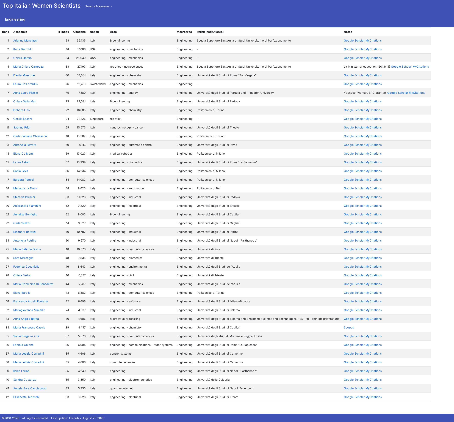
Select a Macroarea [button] (97, 6)
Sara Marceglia (23, 258)
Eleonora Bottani (24, 232)
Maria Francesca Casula (29, 327)
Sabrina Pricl (21, 127)
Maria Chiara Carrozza (28, 66)
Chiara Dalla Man (24, 101)
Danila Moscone (24, 75)
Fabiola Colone (23, 345)
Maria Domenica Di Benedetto (33, 284)
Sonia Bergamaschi (26, 336)
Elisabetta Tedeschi (26, 397)
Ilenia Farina (21, 371)
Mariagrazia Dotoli (25, 188)
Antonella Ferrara (24, 145)
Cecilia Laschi (22, 118)
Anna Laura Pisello (25, 92)
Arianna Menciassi (25, 40)
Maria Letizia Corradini (28, 353)
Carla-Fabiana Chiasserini (30, 136)
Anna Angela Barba (26, 318)
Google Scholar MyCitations (363, 40)
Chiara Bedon (22, 275)
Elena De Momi (23, 153)
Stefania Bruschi (24, 197)
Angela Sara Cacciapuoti (29, 388)
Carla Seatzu (22, 223)
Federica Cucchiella (26, 266)
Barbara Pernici (23, 179)
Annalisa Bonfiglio (25, 214)
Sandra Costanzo (25, 379)
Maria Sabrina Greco (27, 249)
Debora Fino (21, 110)
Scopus (349, 327)
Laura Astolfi (21, 162)
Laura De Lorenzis (25, 84)
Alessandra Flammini (27, 205)
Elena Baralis (21, 292)
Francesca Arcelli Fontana (30, 301)
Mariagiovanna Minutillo (29, 310)
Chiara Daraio (22, 58)
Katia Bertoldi (22, 49)
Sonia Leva (20, 171)
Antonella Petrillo (24, 240)
